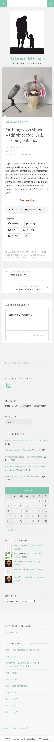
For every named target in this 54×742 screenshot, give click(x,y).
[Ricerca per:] (18, 422)
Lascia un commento (20, 154)
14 (33, 511)
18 (14, 516)
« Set (7, 530)
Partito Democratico (24, 258)
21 (33, 516)
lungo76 (13, 151)
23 (45, 516)
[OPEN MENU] (3, 3)
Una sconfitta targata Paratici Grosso (22, 440)
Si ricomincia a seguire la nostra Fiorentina (24, 457)
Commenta (38, 335)
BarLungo (11, 122)
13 (27, 511)
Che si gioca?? (11, 656)
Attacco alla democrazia (16, 686)
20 (27, 516)
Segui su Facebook (16, 363)
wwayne (17, 545)
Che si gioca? (11, 679)
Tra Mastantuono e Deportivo (18, 450)
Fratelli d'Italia (20, 255)
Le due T (23, 122)
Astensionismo (16, 252)
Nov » (13, 530)
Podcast (41, 258)
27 (27, 521)
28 (33, 521)
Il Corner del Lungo (27, 58)
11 (14, 511)
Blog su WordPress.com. (15, 728)
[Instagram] (8, 385)
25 (14, 521)
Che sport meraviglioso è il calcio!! (20, 476)
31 (8, 526)
